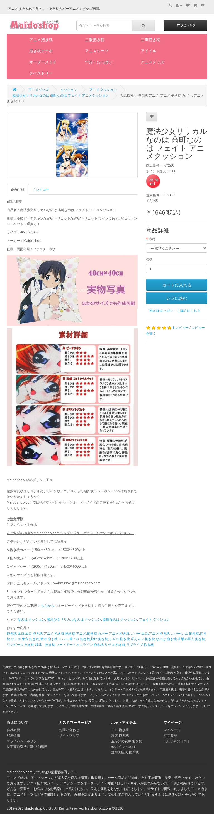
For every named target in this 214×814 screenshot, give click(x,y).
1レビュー (41, 189)
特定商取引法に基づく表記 (27, 746)
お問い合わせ (69, 730)
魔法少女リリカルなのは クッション (74, 619)
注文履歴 (170, 735)
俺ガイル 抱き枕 (123, 746)
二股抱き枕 (94, 39)
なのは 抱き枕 (166, 639)
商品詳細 (18, 189)
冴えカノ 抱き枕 (143, 639)
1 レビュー (180, 327)
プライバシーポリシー (23, 741)
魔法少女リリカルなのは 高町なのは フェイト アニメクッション (61, 95)
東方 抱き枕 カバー (54, 639)
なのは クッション (31, 619)
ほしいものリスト (177, 741)
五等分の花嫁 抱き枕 (126, 741)
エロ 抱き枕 (120, 730)
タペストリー (41, 73)
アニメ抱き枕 (41, 39)
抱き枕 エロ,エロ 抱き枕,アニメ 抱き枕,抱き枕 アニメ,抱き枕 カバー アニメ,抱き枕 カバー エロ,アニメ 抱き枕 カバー (94, 633)
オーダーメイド (43, 61)
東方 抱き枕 (30, 639)
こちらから (46, 605)
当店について (17, 722)
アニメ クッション (103, 89)
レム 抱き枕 (190, 633)
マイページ (172, 730)
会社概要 (13, 730)
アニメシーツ (96, 50)
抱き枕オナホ (41, 50)
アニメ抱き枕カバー (42, 783)
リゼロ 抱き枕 (119, 639)
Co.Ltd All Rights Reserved (63, 808)
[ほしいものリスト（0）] (188, 5)
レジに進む (176, 298)
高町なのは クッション (120, 619)
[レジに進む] (203, 5)
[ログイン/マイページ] (179, 5)
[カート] (195, 5)
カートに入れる (176, 285)
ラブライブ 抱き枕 (140, 644)
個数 (149, 259)
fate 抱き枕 (99, 639)
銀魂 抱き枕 (45, 644)
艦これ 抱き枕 (79, 639)
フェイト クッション (154, 619)
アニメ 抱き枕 (17, 777)
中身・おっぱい (98, 61)
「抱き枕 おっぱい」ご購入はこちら (173, 310)
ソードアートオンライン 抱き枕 (80, 644)
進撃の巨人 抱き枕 (191, 639)
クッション (68, 89)
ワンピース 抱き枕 (20, 644)
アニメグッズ (152, 61)
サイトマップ (69, 735)
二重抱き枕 (150, 39)
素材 (152, 239)
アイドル (148, 50)
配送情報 (13, 735)
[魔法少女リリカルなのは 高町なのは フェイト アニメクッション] (72, 145)
